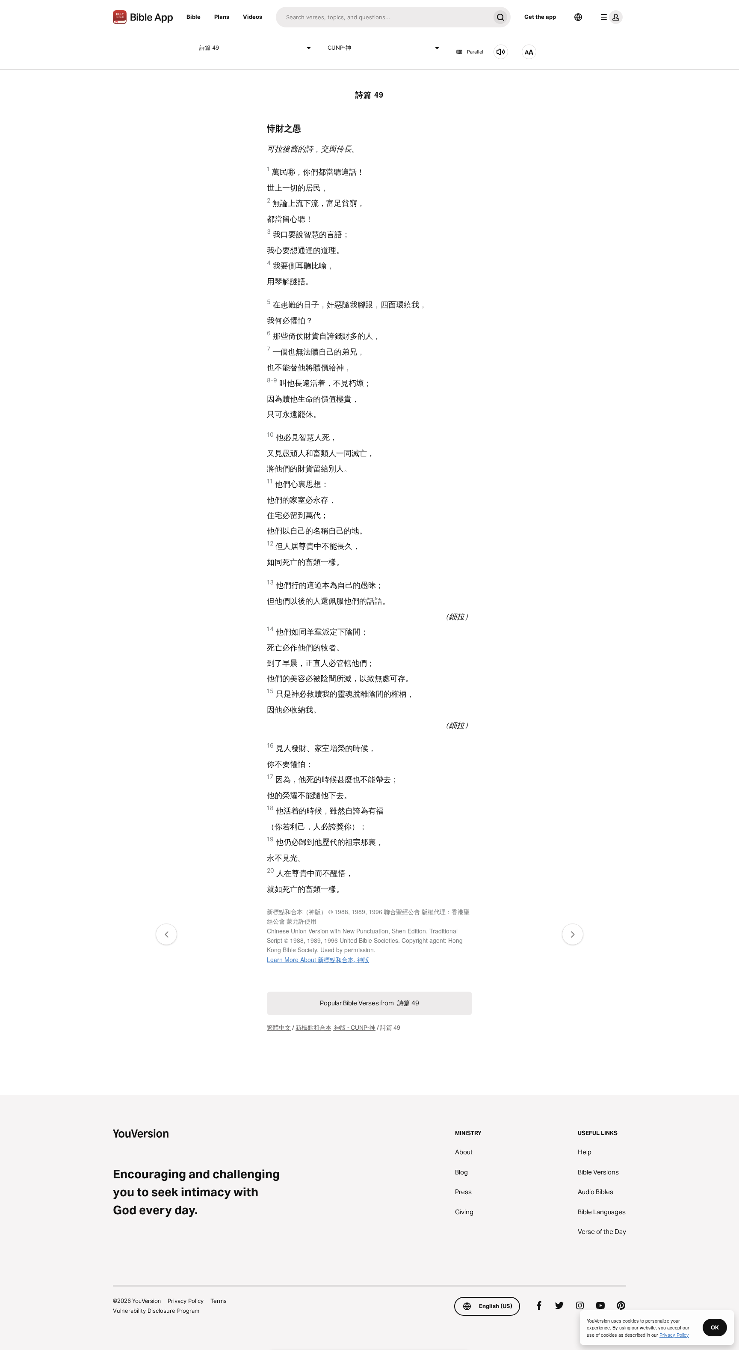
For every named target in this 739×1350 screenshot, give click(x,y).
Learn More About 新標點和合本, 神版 (318, 959)
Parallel (475, 52)
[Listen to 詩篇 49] (501, 52)
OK (715, 1327)
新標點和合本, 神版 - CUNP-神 (335, 1027)
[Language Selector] (578, 17)
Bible (193, 16)
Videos (252, 16)
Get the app (540, 16)
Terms (218, 1300)
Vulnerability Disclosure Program (156, 1310)
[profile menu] (610, 17)
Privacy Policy (186, 1300)
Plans (221, 16)
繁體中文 (279, 1027)
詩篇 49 (209, 47)
